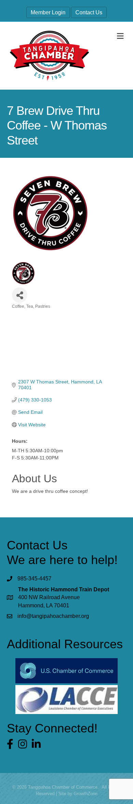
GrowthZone (86, 793)
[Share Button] (19, 295)
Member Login (48, 12)
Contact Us (88, 12)
